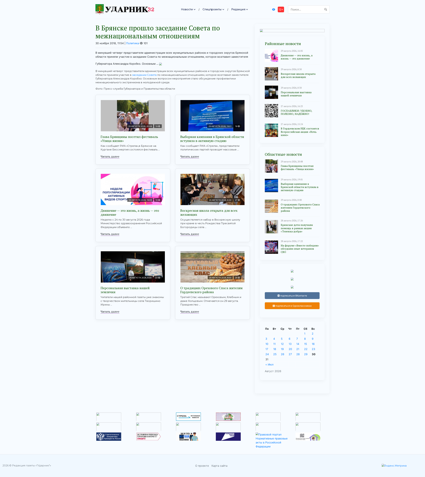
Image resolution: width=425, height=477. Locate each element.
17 (266, 349)
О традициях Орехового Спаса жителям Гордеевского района (211, 290)
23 (313, 349)
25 (275, 354)
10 (266, 344)
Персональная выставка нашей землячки (125, 290)
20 (290, 349)
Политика (132, 43)
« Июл (269, 364)
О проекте (202, 465)
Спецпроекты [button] (212, 9)
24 (267, 354)
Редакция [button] (238, 9)
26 (282, 354)
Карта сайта (219, 465)
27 (290, 354)
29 (305, 354)
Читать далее (110, 156)
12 (282, 344)
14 (297, 344)
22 (305, 349)
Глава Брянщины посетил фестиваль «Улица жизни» (129, 138)
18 (274, 349)
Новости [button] (187, 9)
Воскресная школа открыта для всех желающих (208, 212)
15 (305, 344)
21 (297, 349)
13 (290, 344)
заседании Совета (144, 74)
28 (298, 354)
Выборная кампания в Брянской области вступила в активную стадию (212, 138)
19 (282, 349)
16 (313, 344)
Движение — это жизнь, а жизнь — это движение (130, 212)
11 (274, 344)
